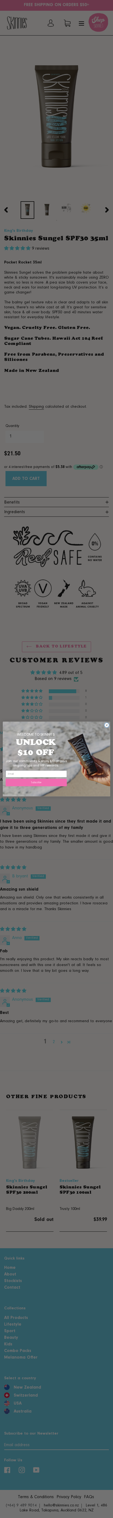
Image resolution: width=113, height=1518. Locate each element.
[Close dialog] (106, 725)
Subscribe (36, 782)
